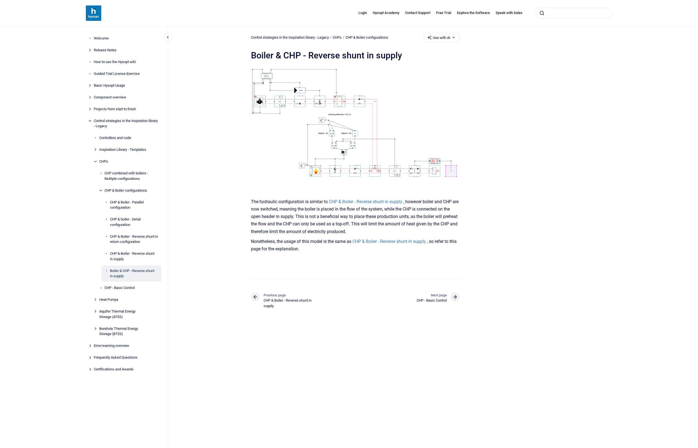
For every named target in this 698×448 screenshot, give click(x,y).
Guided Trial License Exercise (117, 74)
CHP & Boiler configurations (125, 190)
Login (362, 13)
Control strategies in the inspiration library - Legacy (126, 123)
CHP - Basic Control (119, 288)
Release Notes (105, 50)
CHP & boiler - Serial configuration (125, 222)
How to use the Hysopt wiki (115, 62)
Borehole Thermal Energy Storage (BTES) (118, 331)
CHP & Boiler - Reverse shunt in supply (132, 256)
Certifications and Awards (114, 369)
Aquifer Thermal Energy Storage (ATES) (117, 314)
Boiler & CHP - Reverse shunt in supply (132, 273)
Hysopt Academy (386, 13)
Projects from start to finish (115, 109)
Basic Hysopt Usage (109, 85)
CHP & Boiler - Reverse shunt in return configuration (134, 239)
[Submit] (542, 13)
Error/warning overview (111, 346)
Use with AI (441, 38)
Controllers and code (115, 138)
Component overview (110, 97)
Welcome (101, 38)
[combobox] (574, 13)
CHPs (103, 161)
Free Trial (443, 13)
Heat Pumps (108, 299)
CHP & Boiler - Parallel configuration (127, 205)
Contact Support (417, 13)
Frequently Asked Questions (115, 357)
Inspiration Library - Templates (122, 150)
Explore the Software (473, 13)
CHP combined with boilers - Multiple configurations (126, 176)
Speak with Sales (509, 13)
